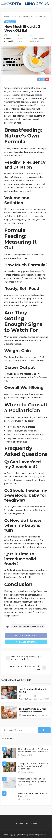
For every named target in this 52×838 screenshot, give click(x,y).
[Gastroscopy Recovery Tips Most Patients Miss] (9, 797)
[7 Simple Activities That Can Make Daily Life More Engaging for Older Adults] (9, 767)
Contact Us (19, 823)
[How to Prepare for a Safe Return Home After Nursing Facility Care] (9, 753)
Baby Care (10, 22)
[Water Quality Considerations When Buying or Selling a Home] (9, 782)
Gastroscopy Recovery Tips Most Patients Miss (33, 794)
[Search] (48, 4)
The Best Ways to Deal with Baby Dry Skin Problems (32, 710)
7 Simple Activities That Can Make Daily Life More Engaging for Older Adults (33, 766)
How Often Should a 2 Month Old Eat (33, 690)
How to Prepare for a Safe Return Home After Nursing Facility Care (33, 750)
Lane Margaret (28, 715)
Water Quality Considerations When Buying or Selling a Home (32, 780)
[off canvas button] (3, 4)
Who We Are (31, 823)
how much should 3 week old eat (37, 39)
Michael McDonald (8, 39)
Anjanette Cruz (25, 699)
